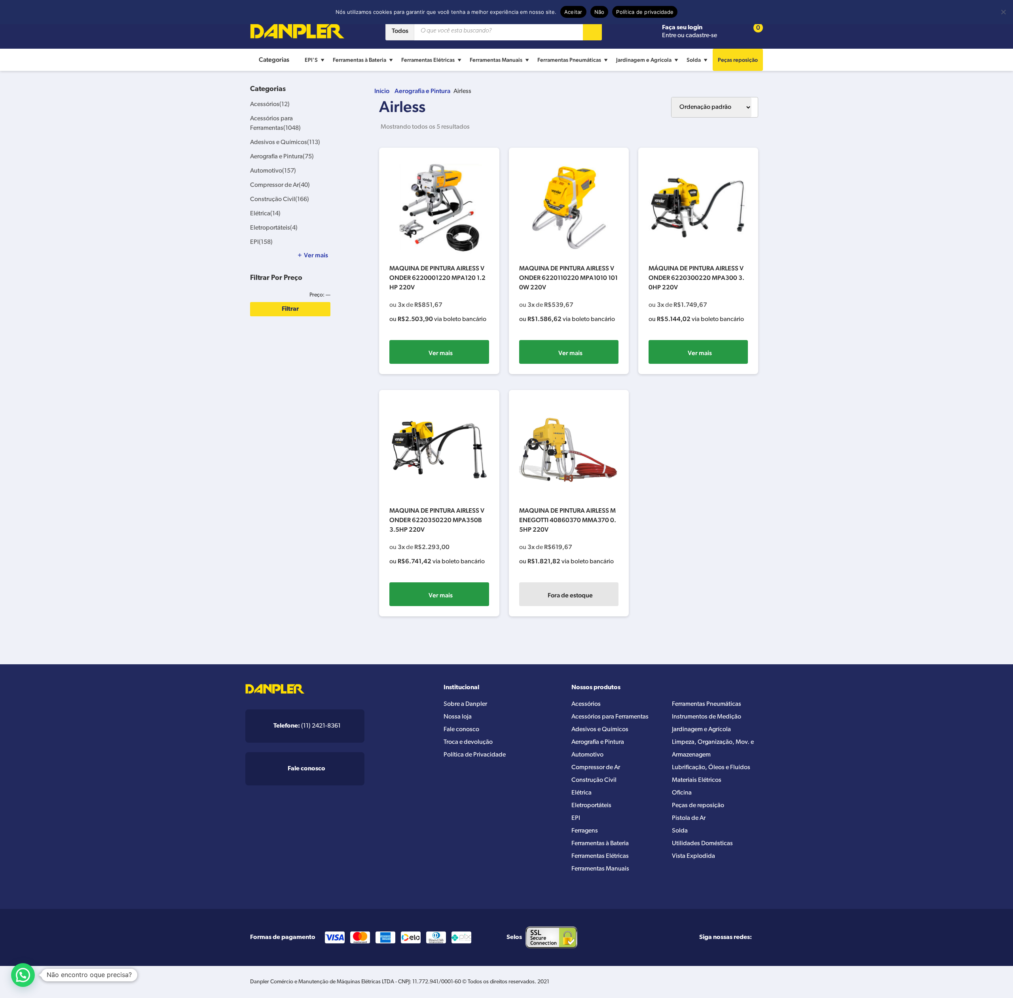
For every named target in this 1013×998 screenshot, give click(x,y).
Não (599, 12)
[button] (23, 975)
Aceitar (573, 12)
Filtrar (290, 309)
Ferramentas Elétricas (428, 60)
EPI (261, 242)
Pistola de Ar (689, 818)
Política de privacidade (644, 12)
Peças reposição (738, 60)
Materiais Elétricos (696, 780)
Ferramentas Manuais (496, 60)
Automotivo (273, 171)
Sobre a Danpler (465, 704)
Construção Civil (279, 199)
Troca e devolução (468, 742)
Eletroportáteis (274, 228)
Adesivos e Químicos (285, 142)
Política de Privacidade (475, 755)
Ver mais (441, 353)
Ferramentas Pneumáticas (569, 60)
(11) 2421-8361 (307, 726)
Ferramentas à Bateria (359, 60)
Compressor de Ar (280, 185)
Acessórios (270, 104)
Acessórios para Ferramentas (610, 717)
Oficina (682, 793)
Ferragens (584, 831)
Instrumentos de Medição (706, 717)
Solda (694, 60)
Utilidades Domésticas (702, 843)
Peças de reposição (698, 805)
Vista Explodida (693, 856)
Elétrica (265, 214)
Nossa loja (458, 717)
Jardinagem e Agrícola (644, 60)
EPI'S (311, 60)
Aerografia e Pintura (422, 91)
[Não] (1003, 12)
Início (381, 91)
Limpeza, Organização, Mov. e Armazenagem (713, 748)
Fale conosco (461, 729)
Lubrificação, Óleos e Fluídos (711, 767)
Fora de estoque (570, 595)
